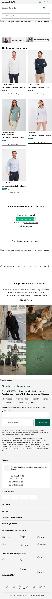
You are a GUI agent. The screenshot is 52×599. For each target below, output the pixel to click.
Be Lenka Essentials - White (13, 87)
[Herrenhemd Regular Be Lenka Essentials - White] (14, 66)
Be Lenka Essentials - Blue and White (14, 186)
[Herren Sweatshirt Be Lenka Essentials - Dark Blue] (40, 66)
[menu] (48, 8)
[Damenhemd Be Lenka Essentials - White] (40, 115)
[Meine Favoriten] (32, 8)
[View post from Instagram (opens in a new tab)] (13, 322)
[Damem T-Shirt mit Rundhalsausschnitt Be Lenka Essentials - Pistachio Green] (14, 115)
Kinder (32, 403)
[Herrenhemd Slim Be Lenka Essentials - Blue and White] (14, 165)
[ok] (47, 16)
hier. (3, 450)
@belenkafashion (26, 300)
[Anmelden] (37, 8)
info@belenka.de (16, 482)
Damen (20, 403)
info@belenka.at (16, 485)
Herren (8, 403)
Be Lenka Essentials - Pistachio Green (14, 138)
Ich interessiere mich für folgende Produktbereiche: (25, 399)
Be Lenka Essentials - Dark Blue (40, 87)
